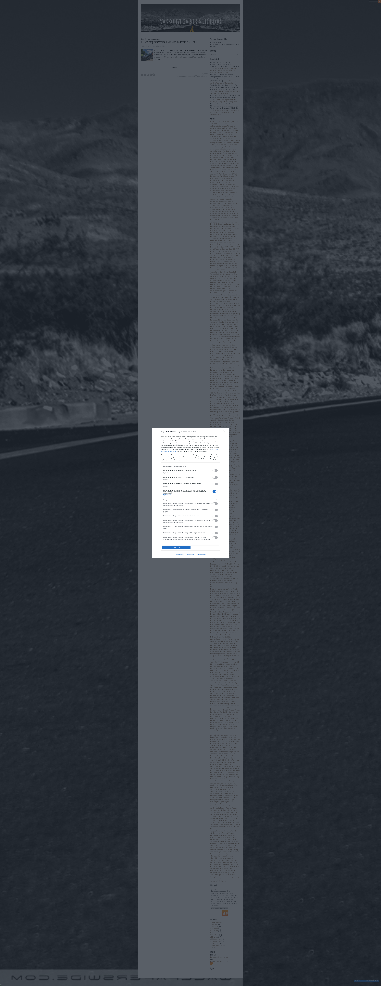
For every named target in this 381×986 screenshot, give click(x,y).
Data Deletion (179, 554)
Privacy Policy (201, 554)
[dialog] (190, 493)
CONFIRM (176, 547)
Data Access (190, 554)
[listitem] (190, 466)
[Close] (225, 432)
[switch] (215, 470)
